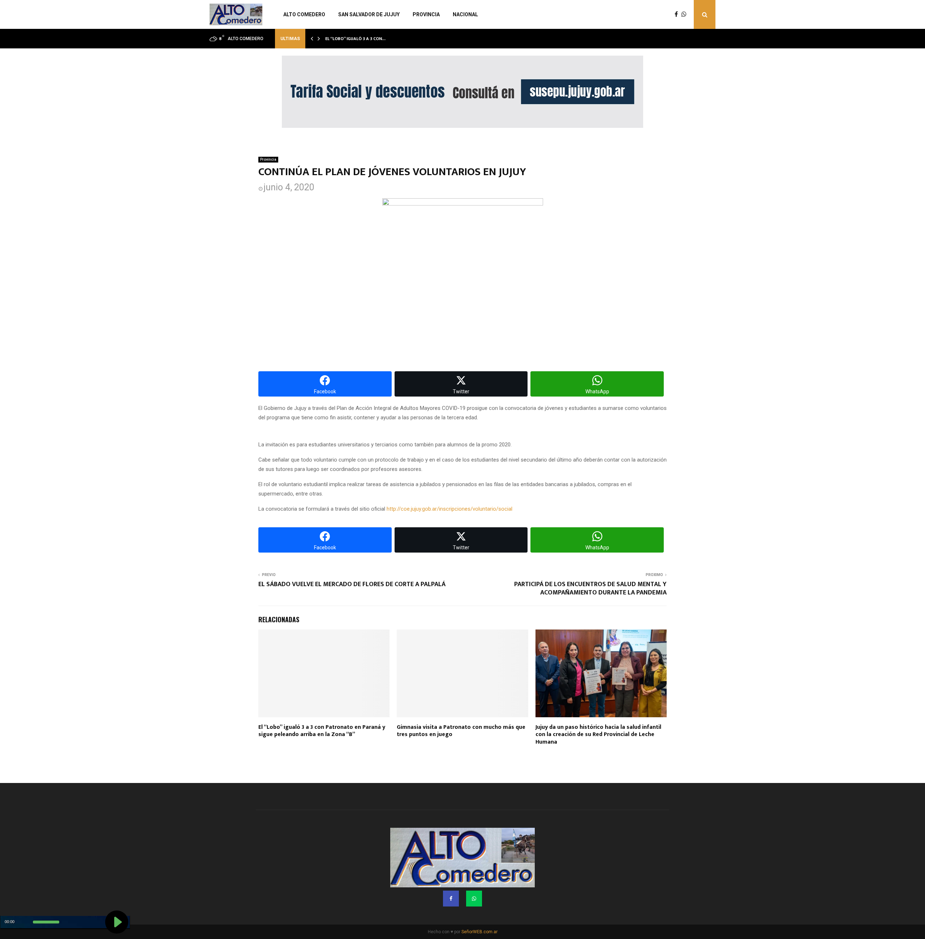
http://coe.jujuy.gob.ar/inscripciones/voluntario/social (449, 509)
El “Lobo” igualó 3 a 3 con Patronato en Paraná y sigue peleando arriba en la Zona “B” (321, 731)
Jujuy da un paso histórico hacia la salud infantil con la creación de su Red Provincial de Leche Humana (598, 734)
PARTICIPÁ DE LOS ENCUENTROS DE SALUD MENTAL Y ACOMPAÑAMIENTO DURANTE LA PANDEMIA (590, 588)
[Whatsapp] (685, 14)
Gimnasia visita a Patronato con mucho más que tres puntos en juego (461, 731)
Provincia (426, 14)
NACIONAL (465, 14)
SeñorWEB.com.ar (479, 931)
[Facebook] (678, 14)
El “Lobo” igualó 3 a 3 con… (355, 38)
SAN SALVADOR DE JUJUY (369, 14)
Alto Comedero (304, 14)
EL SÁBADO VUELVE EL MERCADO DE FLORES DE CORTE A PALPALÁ (352, 584)
